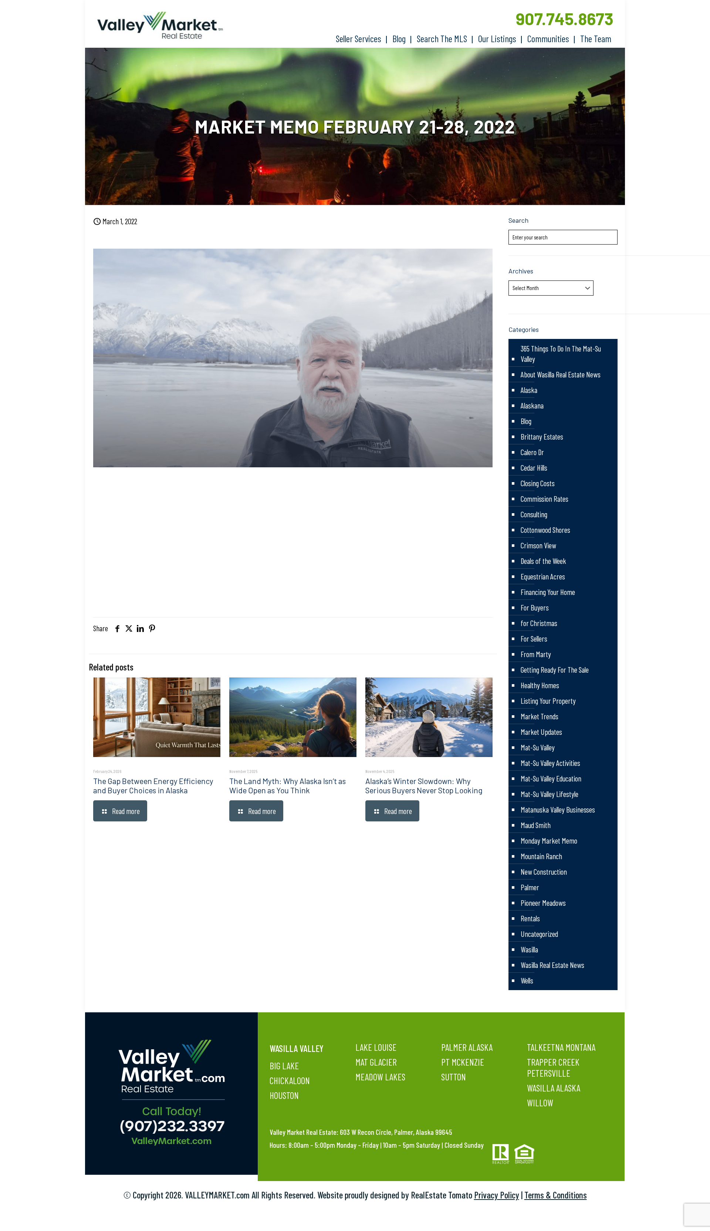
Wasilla (529, 949)
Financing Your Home (548, 591)
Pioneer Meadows (543, 902)
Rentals (530, 918)
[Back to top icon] (674, 1216)
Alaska (529, 389)
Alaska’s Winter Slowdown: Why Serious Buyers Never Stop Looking (424, 785)
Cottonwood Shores (545, 529)
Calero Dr (532, 452)
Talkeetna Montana (561, 1047)
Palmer (530, 887)
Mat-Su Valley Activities (550, 762)
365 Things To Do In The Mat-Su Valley (561, 353)
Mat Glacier (376, 1061)
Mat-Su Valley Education (551, 778)
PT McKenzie (462, 1061)
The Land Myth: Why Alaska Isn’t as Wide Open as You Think (287, 785)
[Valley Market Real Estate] (156, 25)
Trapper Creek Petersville (553, 1067)
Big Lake (284, 1065)
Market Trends (539, 716)
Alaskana (532, 405)
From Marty (536, 654)
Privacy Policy (496, 1194)
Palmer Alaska (467, 1047)
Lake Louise (375, 1047)
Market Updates (541, 731)
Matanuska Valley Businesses (558, 809)
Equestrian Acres (543, 576)
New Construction (544, 871)
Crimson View (538, 545)
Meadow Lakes (380, 1076)
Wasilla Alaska (553, 1087)
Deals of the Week (543, 560)
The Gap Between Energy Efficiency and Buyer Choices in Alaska (153, 785)
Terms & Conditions (555, 1194)
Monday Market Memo (549, 840)
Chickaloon (290, 1080)
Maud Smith (536, 825)
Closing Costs (538, 483)
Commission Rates (544, 498)
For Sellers (534, 638)
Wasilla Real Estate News (552, 964)
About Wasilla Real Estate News (561, 374)
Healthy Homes (540, 685)
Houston (284, 1095)
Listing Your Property (548, 700)
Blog (526, 421)
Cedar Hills (534, 467)
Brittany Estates (542, 436)
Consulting (534, 514)
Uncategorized (539, 933)
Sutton (453, 1076)
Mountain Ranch (541, 856)
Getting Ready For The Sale (555, 669)
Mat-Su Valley (538, 747)
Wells (527, 980)
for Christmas (539, 623)
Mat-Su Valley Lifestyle (549, 793)
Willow (540, 1102)
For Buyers (535, 607)
